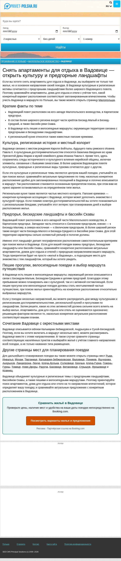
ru (107, 6)
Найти (61, 47)
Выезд (66, 28)
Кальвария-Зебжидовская (55, 359)
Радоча (43, 366)
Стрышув (84, 366)
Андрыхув (9, 363)
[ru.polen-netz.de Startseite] (20, 6)
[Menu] (116, 3)
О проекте (21, 544)
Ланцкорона (23, 363)
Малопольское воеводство (43, 61)
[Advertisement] (60, 465)
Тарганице (30, 359)
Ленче (36, 363)
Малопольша (107, 100)
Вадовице (78, 359)
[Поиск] (110, 2)
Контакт (36, 544)
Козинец (8, 370)
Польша (6, 544)
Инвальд (8, 359)
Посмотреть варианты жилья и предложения (60, 420)
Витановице (70, 366)
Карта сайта (52, 544)
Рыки (109, 355)
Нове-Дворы (29, 366)
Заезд (5, 28)
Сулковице (67, 363)
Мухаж (19, 359)
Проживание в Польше (13, 61)
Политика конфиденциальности (77, 544)
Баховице (55, 366)
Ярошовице (99, 366)
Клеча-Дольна (50, 363)
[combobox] (60, 21)
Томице (16, 366)
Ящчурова (104, 359)
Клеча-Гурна (93, 363)
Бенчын (80, 363)
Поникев (91, 359)
